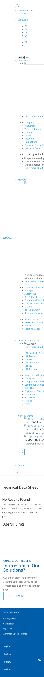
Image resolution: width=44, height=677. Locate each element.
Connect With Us (16, 596)
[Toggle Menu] (17, 4)
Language (23, 19)
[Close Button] (18, 7)
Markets (22, 179)
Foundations (26, 10)
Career (23, 13)
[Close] (17, 472)
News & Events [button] (25, 415)
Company (23, 60)
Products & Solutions (28, 340)
